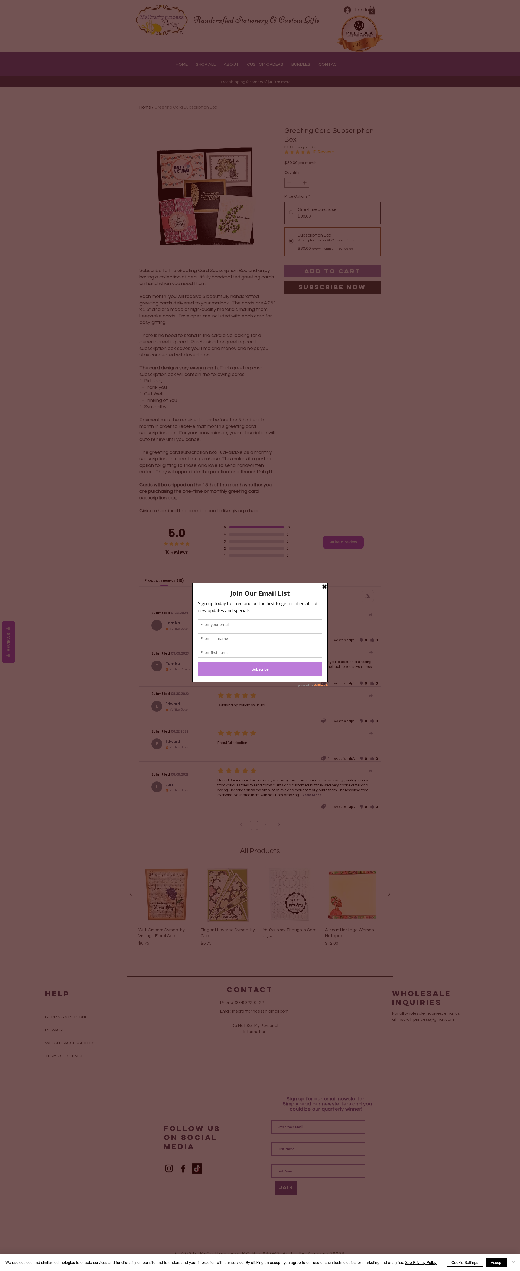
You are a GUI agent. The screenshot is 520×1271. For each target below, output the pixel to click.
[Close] (513, 1262)
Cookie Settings (464, 1262)
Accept (496, 1262)
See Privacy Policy (421, 1262)
